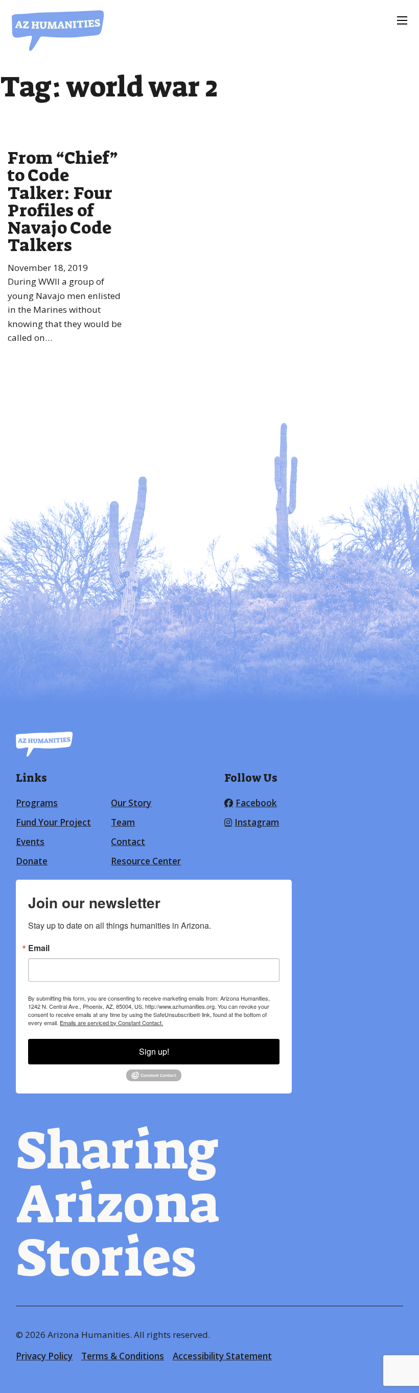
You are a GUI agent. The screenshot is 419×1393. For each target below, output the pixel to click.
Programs (37, 803)
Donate (32, 861)
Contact (128, 842)
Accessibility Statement (222, 1356)
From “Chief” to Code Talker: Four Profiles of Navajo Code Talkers (63, 201)
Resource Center (146, 861)
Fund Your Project (53, 822)
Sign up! (154, 1051)
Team (123, 822)
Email (39, 948)
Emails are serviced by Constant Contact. (111, 1022)
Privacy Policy (44, 1356)
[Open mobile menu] (402, 20)
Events (30, 842)
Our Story (131, 803)
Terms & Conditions (122, 1356)
